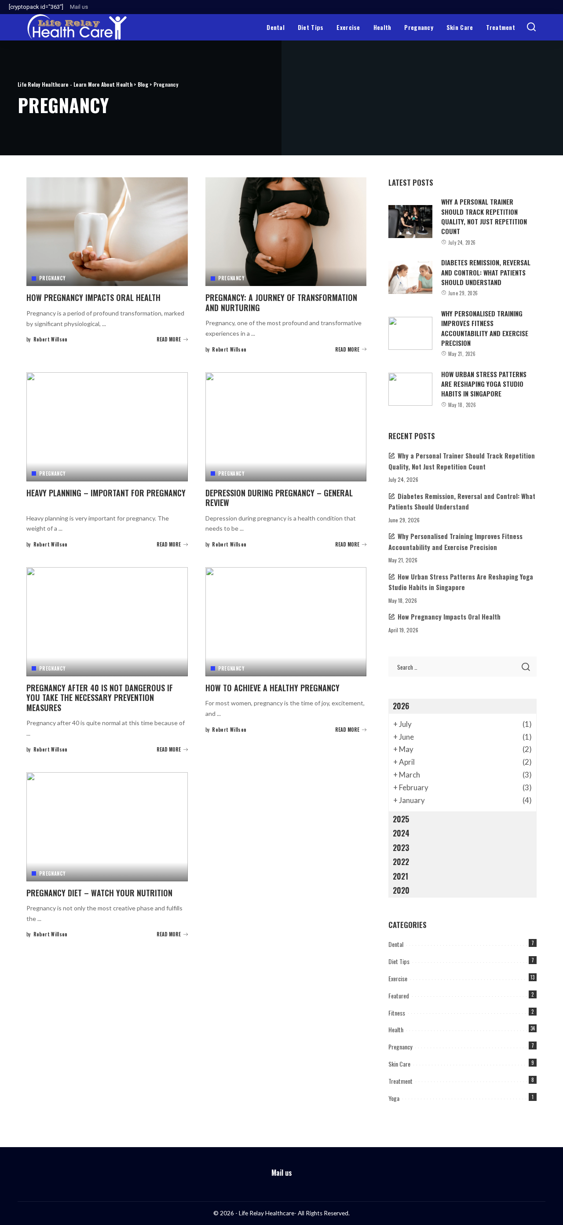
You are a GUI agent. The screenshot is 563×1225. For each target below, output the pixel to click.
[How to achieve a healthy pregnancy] (286, 621)
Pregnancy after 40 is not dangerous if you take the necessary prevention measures (99, 697)
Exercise (397, 978)
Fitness (396, 1012)
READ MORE (169, 339)
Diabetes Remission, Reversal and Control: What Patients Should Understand (485, 272)
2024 (401, 833)
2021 (400, 876)
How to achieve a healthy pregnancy (272, 687)
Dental (395, 944)
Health (395, 1029)
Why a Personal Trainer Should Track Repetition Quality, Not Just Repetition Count (484, 216)
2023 (401, 847)
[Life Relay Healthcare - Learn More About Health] (76, 27)
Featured (398, 995)
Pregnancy (52, 278)
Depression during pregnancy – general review (279, 498)
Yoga (393, 1098)
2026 (401, 706)
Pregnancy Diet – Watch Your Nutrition (99, 893)
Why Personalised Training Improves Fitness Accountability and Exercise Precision (484, 328)
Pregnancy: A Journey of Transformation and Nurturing (281, 302)
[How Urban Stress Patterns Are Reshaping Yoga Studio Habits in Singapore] (410, 389)
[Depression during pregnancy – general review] (286, 426)
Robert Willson (50, 339)
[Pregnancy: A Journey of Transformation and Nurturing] (286, 231)
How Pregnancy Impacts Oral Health (93, 297)
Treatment (400, 1081)
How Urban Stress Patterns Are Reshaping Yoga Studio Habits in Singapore (483, 384)
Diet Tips (398, 961)
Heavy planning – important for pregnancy (106, 493)
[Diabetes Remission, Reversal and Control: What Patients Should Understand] (410, 277)
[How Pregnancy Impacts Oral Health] (107, 231)
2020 (401, 890)
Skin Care (399, 1063)
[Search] (531, 27)
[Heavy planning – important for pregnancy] (107, 426)
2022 (401, 861)
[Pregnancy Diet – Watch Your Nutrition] (107, 826)
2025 (401, 819)
